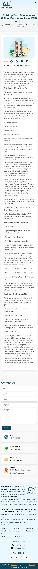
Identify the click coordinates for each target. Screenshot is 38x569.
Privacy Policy (18, 534)
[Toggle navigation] (35, 2)
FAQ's (3, 536)
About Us (4, 528)
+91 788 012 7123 (20, 545)
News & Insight (6, 531)
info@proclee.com (16, 460)
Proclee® (14, 565)
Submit (6, 428)
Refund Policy (18, 536)
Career (3, 534)
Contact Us (29, 531)
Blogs (21, 21)
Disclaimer (29, 528)
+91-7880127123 (15, 438)
